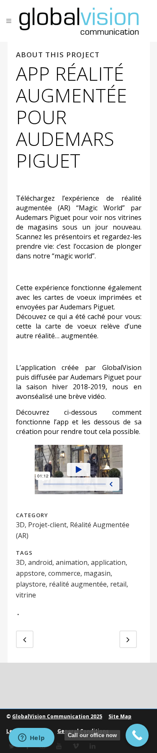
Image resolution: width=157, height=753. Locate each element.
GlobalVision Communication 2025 (57, 716)
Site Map (119, 716)
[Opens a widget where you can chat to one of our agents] (31, 738)
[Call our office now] (137, 735)
